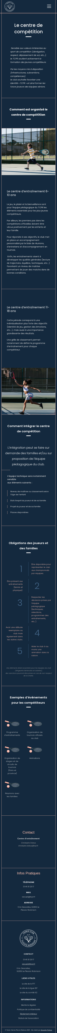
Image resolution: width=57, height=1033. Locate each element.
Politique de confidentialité (28, 1009)
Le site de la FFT (28, 984)
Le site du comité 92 (28, 992)
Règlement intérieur (28, 1014)
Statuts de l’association (28, 1018)
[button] (49, 6)
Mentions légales (28, 1005)
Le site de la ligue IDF (28, 988)
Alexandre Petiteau (46, 1030)
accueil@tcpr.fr (28, 964)
